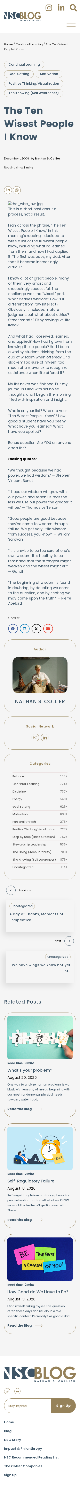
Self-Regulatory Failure (30, 1181)
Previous (25, 890)
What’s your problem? (29, 1070)
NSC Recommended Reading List (31, 1457)
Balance (40, 776)
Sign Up (10, 1475)
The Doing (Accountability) (40, 852)
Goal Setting (18, 74)
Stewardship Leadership (40, 844)
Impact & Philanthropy (23, 1448)
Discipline (40, 791)
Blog (7, 1431)
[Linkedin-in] (17, 1391)
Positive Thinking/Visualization (33, 83)
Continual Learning (29, 44)
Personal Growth (40, 822)
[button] (71, 24)
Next (58, 941)
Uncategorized (40, 867)
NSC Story (12, 1439)
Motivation (49, 74)
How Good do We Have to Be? (37, 1292)
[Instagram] (35, 737)
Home (8, 44)
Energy (40, 799)
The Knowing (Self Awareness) (33, 93)
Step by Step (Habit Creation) (40, 837)
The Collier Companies (23, 1466)
